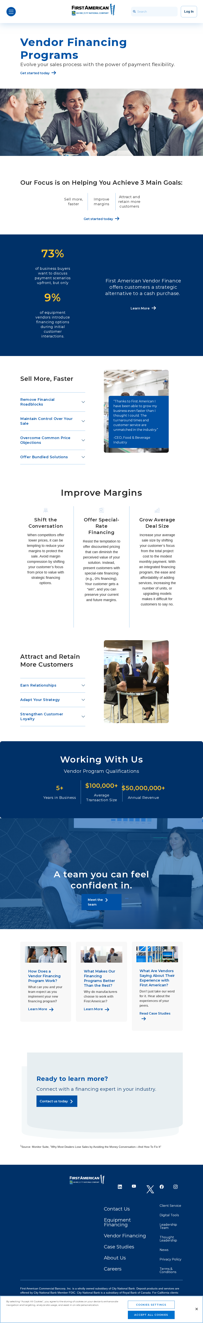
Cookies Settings (151, 1304)
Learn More (37, 1009)
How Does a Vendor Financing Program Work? (44, 976)
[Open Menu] (11, 11)
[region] (101, 1309)
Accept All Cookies (151, 1314)
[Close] (196, 1309)
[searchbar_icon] (134, 11)
